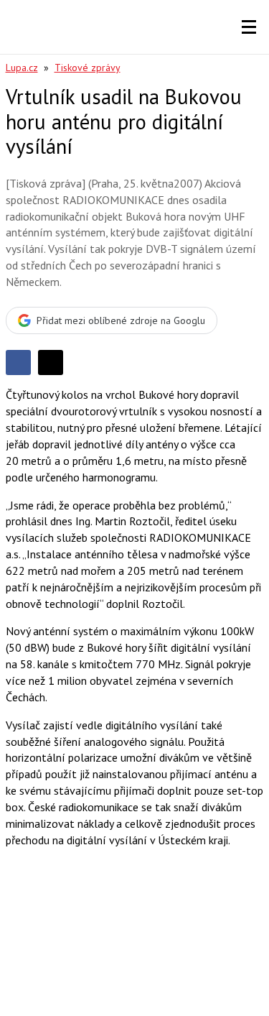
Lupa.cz (22, 67)
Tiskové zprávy (88, 67)
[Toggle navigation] (249, 27)
